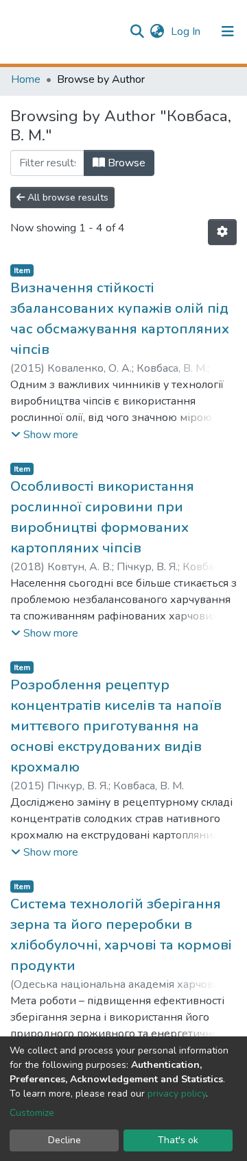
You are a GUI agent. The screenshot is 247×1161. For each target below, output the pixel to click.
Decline (64, 1140)
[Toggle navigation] (228, 31)
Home (25, 79)
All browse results (66, 197)
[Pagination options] (222, 232)
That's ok (178, 1140)
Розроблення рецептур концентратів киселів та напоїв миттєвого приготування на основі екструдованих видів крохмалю (116, 726)
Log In (187, 31)
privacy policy (177, 1093)
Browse (125, 162)
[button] (156, 31)
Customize (32, 1112)
